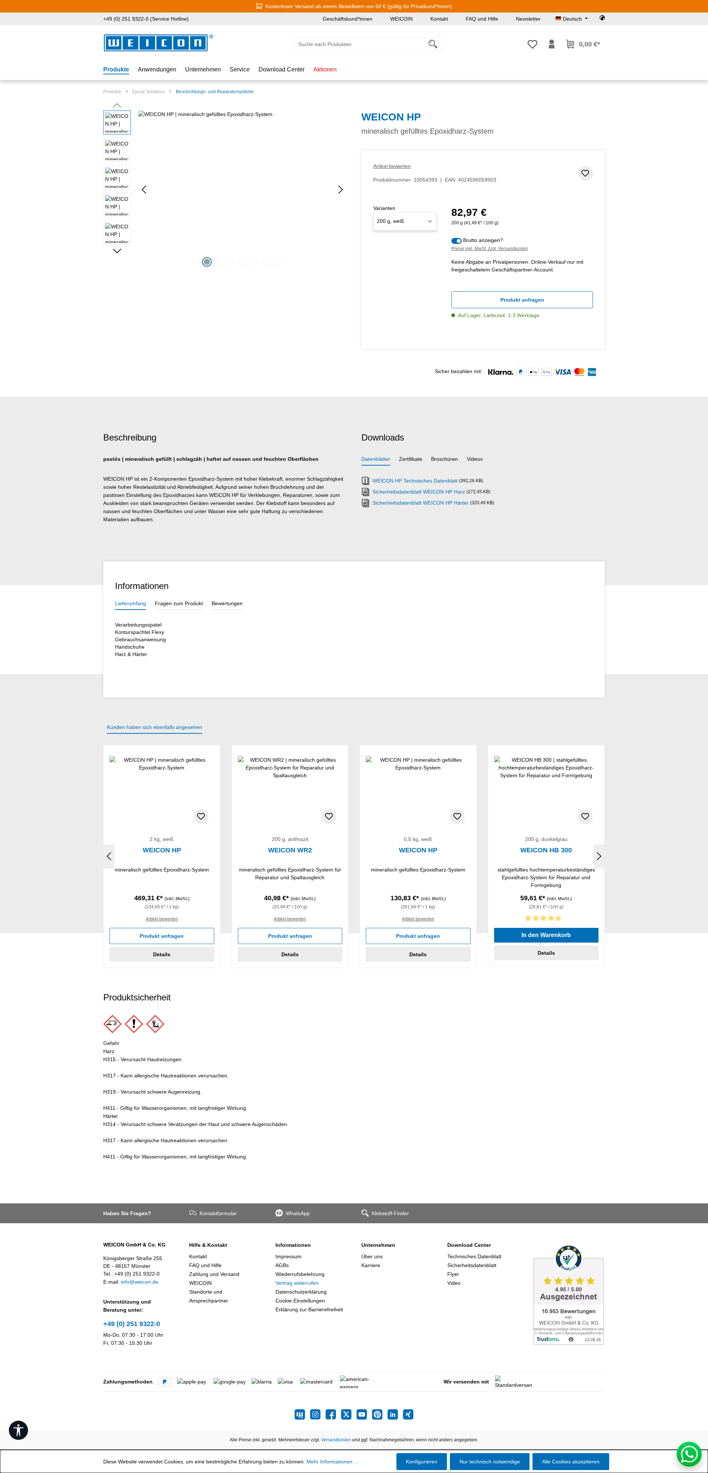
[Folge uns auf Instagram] (318, 1414)
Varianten (384, 208)
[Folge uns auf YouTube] (364, 1414)
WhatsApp (298, 1213)
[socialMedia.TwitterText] (349, 1414)
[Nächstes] (340, 189)
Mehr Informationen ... (332, 1462)
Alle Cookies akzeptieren (571, 1462)
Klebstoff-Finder (390, 1213)
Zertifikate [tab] (410, 459)
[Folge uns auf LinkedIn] (395, 1414)
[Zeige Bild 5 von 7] (254, 262)
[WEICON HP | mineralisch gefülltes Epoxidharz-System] (242, 190)
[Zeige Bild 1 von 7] (207, 262)
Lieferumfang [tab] (130, 603)
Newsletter (528, 19)
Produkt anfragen (522, 300)
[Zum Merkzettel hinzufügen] (585, 173)
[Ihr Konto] (551, 44)
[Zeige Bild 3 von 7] (230, 262)
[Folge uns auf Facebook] (333, 1414)
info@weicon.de (139, 1282)
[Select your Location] (602, 19)
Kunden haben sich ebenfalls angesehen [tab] (154, 727)
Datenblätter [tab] (375, 459)
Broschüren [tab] (444, 459)
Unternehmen (378, 1245)
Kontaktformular (218, 1213)
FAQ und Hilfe (482, 19)
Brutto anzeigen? (483, 240)
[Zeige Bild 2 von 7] (218, 262)
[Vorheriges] (143, 189)
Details (161, 954)
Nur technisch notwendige (489, 1462)
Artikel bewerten (392, 166)
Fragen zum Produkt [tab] (179, 603)
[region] (225, 190)
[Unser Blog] (302, 1414)
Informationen (293, 1245)
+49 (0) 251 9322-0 (131, 1324)
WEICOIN (401, 19)
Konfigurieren (421, 1462)
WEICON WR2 (290, 850)
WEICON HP (162, 850)
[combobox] (359, 44)
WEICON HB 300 (546, 850)
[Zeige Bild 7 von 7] (277, 262)
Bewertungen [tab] (227, 603)
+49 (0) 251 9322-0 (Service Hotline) (146, 19)
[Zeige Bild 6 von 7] (266, 262)
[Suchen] (433, 44)
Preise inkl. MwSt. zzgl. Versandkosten (489, 248)
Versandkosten (336, 1439)
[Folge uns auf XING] (408, 1414)
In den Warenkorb (546, 935)
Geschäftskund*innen (347, 19)
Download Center (469, 1245)
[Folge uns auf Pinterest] (380, 1414)
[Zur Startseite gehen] (158, 43)
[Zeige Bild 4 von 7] (242, 262)
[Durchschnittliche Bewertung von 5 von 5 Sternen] (546, 919)
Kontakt (439, 19)
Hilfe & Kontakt (208, 1245)
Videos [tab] (475, 459)
